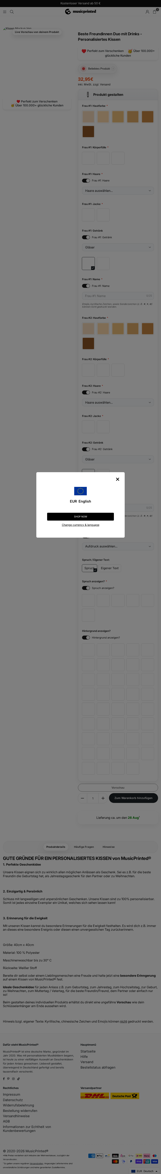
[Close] (117, 479)
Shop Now (80, 516)
